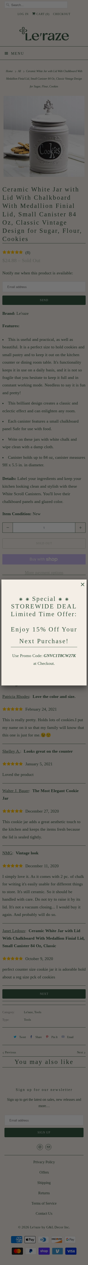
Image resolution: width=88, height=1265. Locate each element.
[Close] (80, 587)
